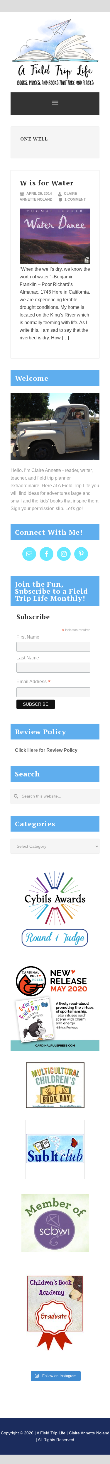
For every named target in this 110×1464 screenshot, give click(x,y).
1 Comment (75, 199)
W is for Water (47, 182)
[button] (55, 103)
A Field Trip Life (55, 51)
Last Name (27, 657)
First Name (27, 636)
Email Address (33, 682)
